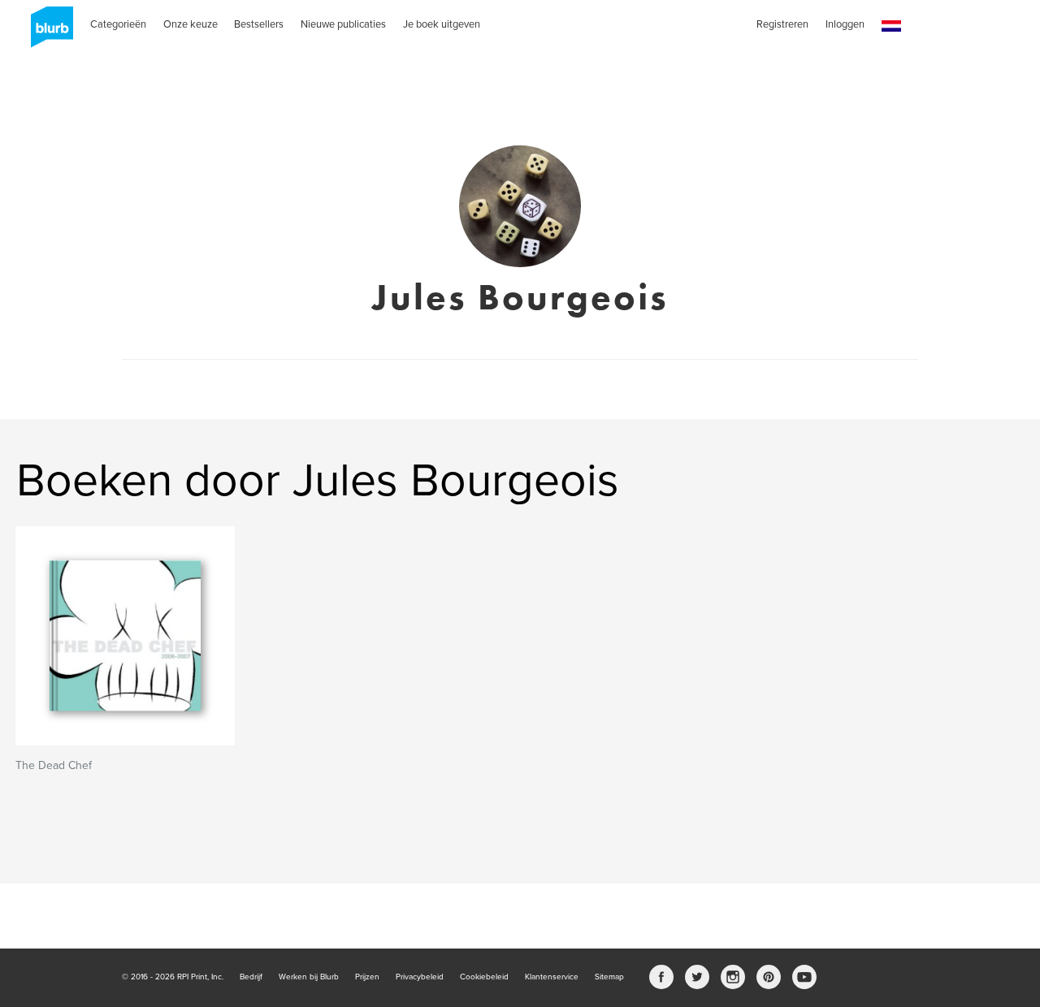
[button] (891, 26)
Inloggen (845, 24)
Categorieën (118, 24)
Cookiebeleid (484, 977)
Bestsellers (259, 24)
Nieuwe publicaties (343, 24)
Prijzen (367, 977)
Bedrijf (251, 977)
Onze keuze (190, 24)
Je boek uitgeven (441, 24)
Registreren (782, 24)
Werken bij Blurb (309, 977)
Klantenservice (551, 977)
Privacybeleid (420, 977)
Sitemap (609, 977)
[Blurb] (47, 32)
